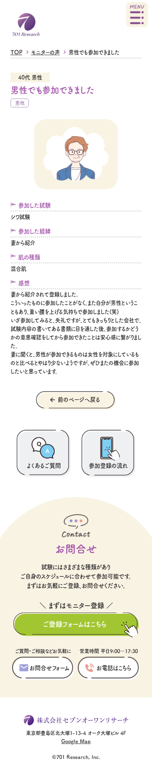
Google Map (76, 740)
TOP (16, 52)
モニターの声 (45, 52)
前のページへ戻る (79, 399)
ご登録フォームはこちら (74, 624)
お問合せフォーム (49, 667)
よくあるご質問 (44, 465)
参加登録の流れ (108, 465)
